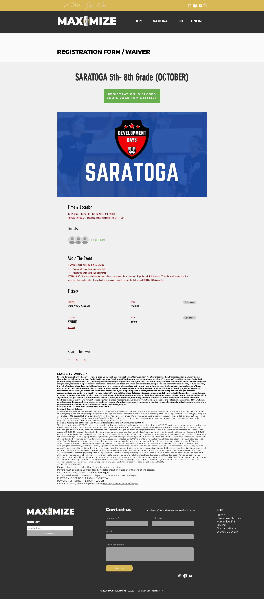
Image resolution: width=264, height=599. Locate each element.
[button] (205, 5)
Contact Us (159, 5)
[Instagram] (190, 5)
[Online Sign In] (184, 5)
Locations (146, 5)
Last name (157, 518)
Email (109, 531)
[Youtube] (200, 5)
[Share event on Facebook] (69, 360)
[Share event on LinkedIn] (84, 360)
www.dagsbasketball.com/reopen (120, 483)
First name (112, 518)
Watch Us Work (130, 5)
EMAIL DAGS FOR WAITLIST (132, 98)
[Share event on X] (76, 360)
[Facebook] (195, 5)
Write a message (115, 544)
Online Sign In (174, 5)
